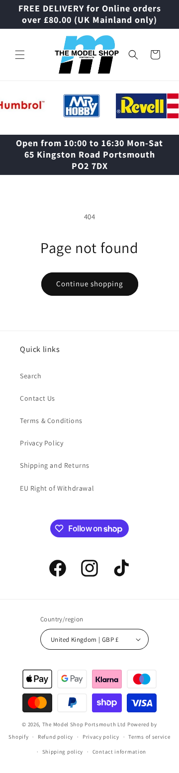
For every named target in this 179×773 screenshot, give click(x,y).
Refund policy (55, 736)
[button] (20, 55)
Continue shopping (89, 283)
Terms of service (149, 736)
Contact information (119, 751)
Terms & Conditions (51, 420)
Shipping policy (63, 751)
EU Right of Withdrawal (57, 488)
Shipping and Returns (55, 465)
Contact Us (37, 398)
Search (31, 375)
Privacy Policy (41, 442)
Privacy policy (101, 736)
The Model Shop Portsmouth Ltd (84, 724)
